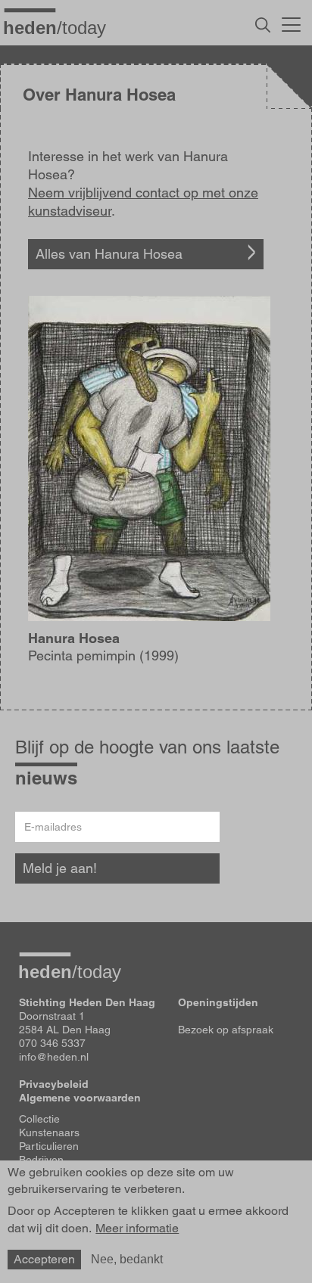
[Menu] (291, 22)
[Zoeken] (262, 25)
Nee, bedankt (127, 1259)
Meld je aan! (60, 868)
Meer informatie (137, 1228)
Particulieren (49, 1146)
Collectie (39, 1119)
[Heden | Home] (60, 27)
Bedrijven (41, 1160)
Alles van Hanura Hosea (109, 254)
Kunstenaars (49, 1132)
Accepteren (44, 1259)
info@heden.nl (54, 1057)
